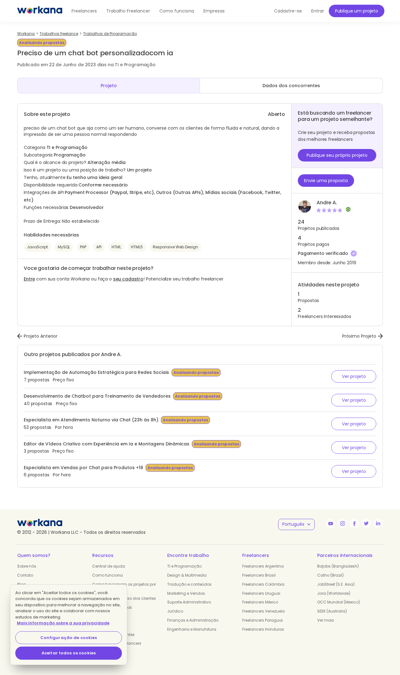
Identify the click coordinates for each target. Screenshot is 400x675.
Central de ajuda (108, 566)
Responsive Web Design (175, 247)
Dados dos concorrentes (291, 85)
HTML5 (137, 247)
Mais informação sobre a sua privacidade (63, 623)
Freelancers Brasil (259, 575)
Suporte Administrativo (189, 602)
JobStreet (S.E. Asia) (336, 584)
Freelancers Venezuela (263, 611)
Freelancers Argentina (263, 566)
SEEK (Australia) (332, 611)
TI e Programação (184, 566)
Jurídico (175, 611)
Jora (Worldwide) (333, 593)
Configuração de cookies (68, 638)
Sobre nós (26, 566)
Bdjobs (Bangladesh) (338, 566)
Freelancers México (260, 602)
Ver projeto (354, 376)
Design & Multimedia (187, 575)
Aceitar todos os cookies (69, 653)
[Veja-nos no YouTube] (330, 523)
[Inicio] (39, 11)
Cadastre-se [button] (288, 11)
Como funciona (176, 11)
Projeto (109, 85)
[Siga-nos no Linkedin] (378, 523)
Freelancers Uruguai (261, 593)
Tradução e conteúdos (189, 584)
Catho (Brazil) (330, 575)
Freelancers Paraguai (262, 620)
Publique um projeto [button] (356, 11)
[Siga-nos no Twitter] (366, 523)
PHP (83, 247)
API (99, 247)
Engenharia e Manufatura (191, 629)
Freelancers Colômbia (263, 584)
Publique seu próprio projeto (337, 155)
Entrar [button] (317, 11)
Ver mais (325, 620)
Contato (25, 575)
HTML (116, 247)
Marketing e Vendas (186, 593)
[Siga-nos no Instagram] (342, 523)
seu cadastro (128, 279)
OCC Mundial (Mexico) (338, 602)
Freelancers (84, 11)
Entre (29, 279)
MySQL (64, 247)
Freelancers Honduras (263, 629)
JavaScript (37, 247)
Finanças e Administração (192, 620)
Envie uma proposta (326, 180)
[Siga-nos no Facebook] (354, 523)
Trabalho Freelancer (128, 11)
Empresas (214, 11)
